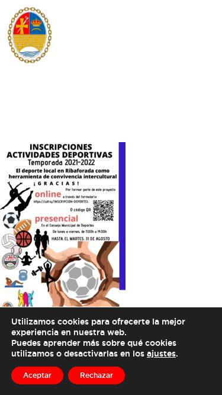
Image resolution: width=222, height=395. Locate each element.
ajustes (161, 353)
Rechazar (96, 375)
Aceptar (37, 375)
